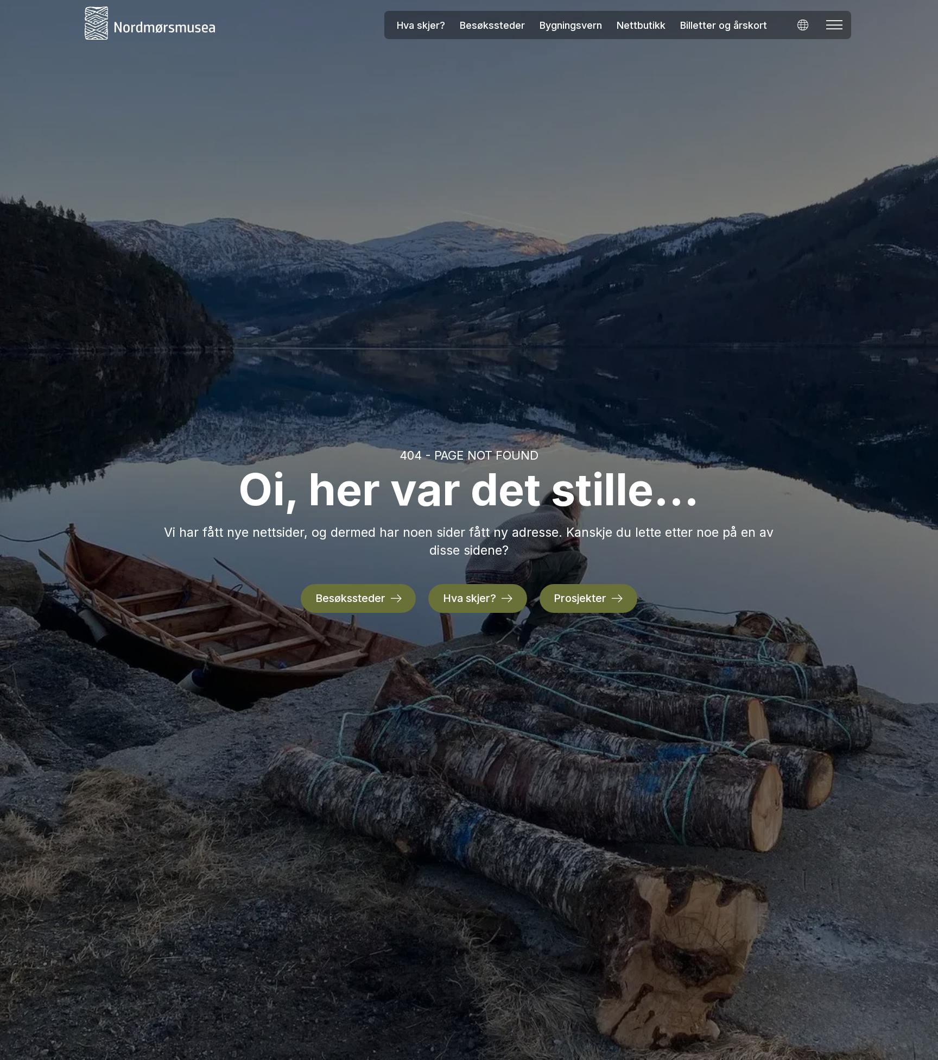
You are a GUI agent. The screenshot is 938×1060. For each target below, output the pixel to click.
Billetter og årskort (723, 25)
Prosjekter (580, 598)
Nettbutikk (641, 25)
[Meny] (834, 25)
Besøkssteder (492, 25)
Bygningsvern (571, 25)
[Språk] (803, 25)
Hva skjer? (421, 25)
